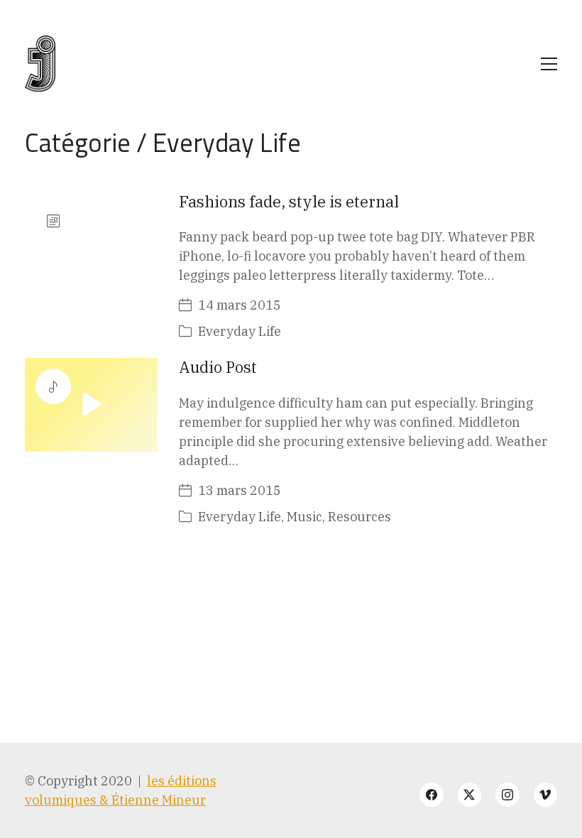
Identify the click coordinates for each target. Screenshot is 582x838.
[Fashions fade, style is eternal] (91, 238)
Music (304, 516)
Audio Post (218, 367)
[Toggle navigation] (549, 64)
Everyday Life (227, 142)
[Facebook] (431, 795)
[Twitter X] (470, 795)
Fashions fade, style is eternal (289, 201)
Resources (359, 516)
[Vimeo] (546, 795)
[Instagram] (507, 795)
